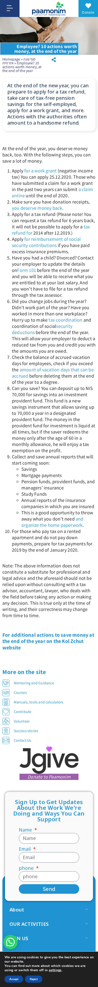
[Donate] (88, 6)
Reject (34, 979)
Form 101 (26, 270)
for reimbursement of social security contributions (46, 242)
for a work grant (40, 171)
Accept (13, 979)
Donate (88, 12)
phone (27, 868)
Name (26, 830)
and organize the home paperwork (52, 522)
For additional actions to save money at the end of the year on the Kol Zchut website (48, 641)
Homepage (11, 59)
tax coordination (65, 320)
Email (25, 849)
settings (55, 970)
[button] (53, 59)
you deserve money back (37, 208)
